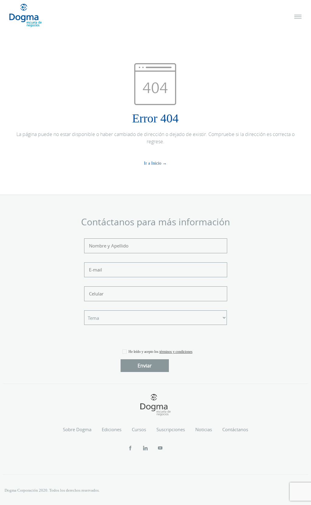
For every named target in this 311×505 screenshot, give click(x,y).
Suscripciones (170, 429)
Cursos (139, 429)
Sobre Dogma (77, 429)
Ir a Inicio (152, 163)
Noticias (203, 429)
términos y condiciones (176, 352)
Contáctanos (235, 429)
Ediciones (111, 429)
